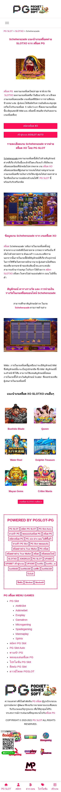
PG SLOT (44, 178)
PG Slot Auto (17, 647)
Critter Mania (45, 491)
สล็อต (6, 246)
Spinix (19, 638)
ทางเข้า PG (16, 652)
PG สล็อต (37, 701)
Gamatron (21, 619)
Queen (45, 429)
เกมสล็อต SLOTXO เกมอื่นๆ (30, 502)
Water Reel (16, 460)
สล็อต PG (8, 91)
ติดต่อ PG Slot (18, 666)
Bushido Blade (16, 429)
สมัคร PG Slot (18, 643)
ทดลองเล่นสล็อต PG (21, 657)
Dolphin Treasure (45, 460)
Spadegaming (24, 629)
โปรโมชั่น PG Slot (20, 662)
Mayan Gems (16, 491)
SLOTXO (8, 95)
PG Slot (14, 601)
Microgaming (23, 624)
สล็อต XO (47, 166)
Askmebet (21, 610)
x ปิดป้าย (8, 731)
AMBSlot (21, 605)
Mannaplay (22, 633)
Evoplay (20, 615)
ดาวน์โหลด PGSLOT (22, 671)
